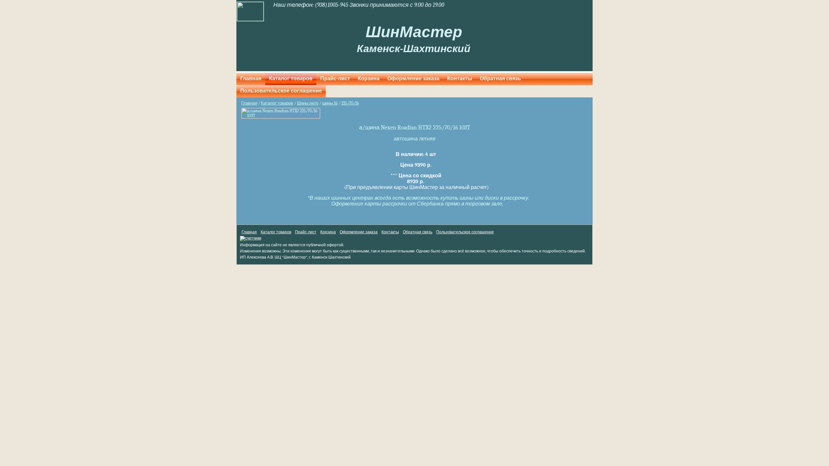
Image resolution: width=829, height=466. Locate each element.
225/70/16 (350, 103)
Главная (250, 79)
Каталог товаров (290, 79)
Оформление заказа (413, 79)
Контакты (459, 79)
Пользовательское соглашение (281, 91)
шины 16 (329, 103)
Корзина (369, 79)
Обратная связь (500, 79)
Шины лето (307, 103)
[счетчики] (250, 238)
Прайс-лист (335, 79)
